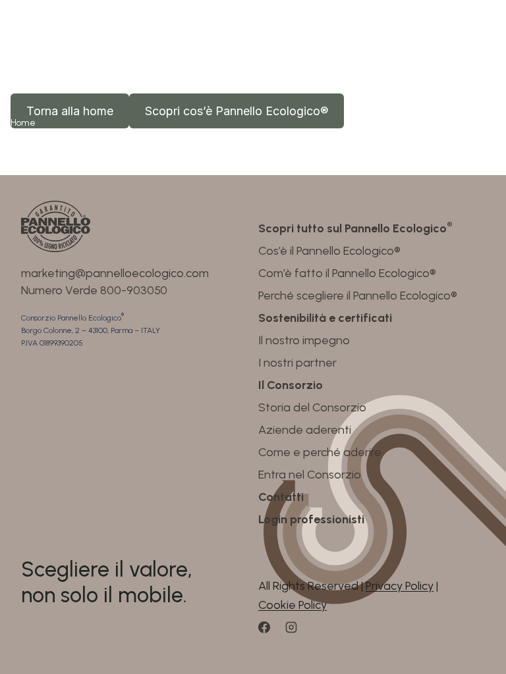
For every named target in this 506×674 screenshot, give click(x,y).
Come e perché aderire (319, 452)
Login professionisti (311, 519)
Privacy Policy (400, 586)
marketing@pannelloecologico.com (115, 273)
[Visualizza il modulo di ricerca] (422, 37)
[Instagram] (297, 632)
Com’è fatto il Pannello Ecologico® (347, 273)
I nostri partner (297, 362)
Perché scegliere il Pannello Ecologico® (357, 295)
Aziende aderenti (304, 430)
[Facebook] (270, 632)
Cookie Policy (292, 605)
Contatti (281, 497)
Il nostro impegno (304, 340)
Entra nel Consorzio (309, 474)
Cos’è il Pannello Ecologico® (329, 251)
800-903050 (133, 290)
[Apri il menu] (483, 36)
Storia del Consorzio (312, 407)
